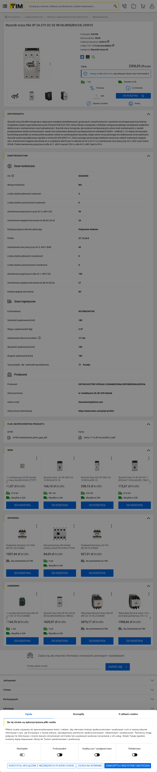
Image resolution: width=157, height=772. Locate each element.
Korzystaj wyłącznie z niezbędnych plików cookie (41, 765)
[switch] (59, 754)
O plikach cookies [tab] (128, 714)
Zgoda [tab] (28, 714)
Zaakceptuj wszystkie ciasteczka (128, 765)
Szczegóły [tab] (78, 714)
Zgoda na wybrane (90, 765)
